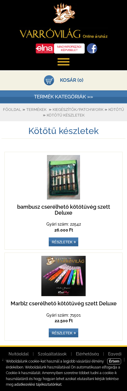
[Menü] (63, 68)
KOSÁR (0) (71, 80)
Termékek (36, 109)
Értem (114, 361)
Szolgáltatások (52, 354)
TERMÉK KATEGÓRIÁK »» (63, 97)
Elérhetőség (87, 354)
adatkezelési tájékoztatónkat (37, 384)
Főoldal (12, 109)
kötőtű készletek (65, 115)
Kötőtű (116, 109)
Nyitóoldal (19, 354)
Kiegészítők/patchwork (78, 109)
